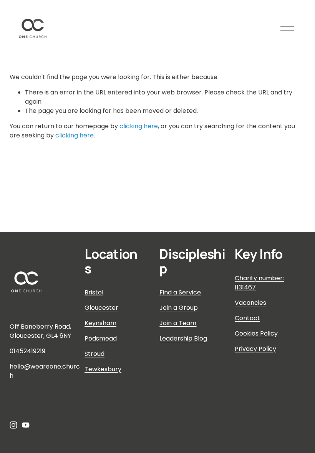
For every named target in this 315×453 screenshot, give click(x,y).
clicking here (138, 126)
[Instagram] (13, 425)
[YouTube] (26, 425)
